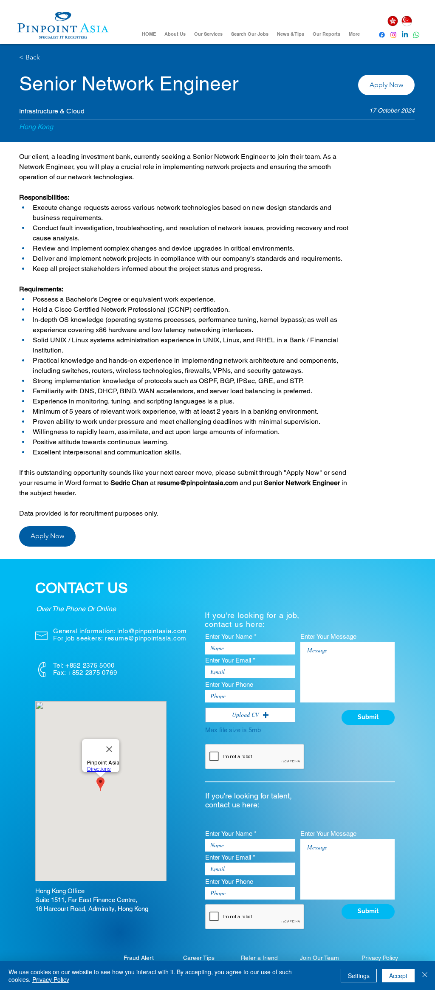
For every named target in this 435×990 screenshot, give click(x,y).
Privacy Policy (50, 979)
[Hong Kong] (392, 21)
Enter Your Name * (231, 636)
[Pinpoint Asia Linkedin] (405, 35)
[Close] (425, 975)
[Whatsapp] (416, 35)
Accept (398, 975)
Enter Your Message (328, 636)
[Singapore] (406, 21)
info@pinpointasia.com (152, 631)
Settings (359, 975)
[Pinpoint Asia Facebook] (382, 35)
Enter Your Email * (230, 660)
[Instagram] (393, 35)
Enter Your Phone (229, 684)
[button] (386, 85)
